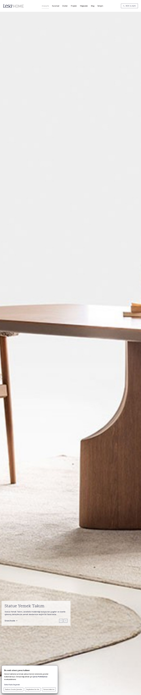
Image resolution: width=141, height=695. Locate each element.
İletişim (100, 6)
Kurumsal (55, 6)
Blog (92, 6)
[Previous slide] (61, 621)
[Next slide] (65, 621)
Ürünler (65, 6)
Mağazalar (84, 6)
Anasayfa (45, 6)
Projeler (74, 6)
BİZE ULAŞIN (131, 6)
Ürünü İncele (10, 621)
